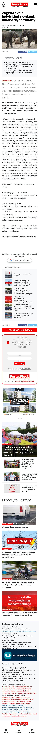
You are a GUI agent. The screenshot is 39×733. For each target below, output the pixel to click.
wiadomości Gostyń (9, 699)
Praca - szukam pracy (10, 633)
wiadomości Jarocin (23, 697)
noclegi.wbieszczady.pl (22, 712)
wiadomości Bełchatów (24, 687)
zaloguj (19, 363)
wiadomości (16, 703)
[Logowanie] (32, 730)
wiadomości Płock (8, 697)
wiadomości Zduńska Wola (27, 693)
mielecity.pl (28, 708)
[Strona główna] (6, 730)
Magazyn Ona (7, 703)
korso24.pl (18, 708)
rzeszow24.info (7, 710)
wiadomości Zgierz (8, 691)
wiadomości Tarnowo (19, 716)
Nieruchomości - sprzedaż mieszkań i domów (19, 631)
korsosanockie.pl (8, 708)
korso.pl (5, 705)
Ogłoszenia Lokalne (9, 626)
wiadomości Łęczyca (9, 693)
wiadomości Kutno (8, 689)
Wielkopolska (25, 703)
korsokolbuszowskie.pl (17, 705)
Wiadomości (6, 80)
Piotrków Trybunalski (9, 714)
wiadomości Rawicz (9, 701)
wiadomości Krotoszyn (25, 699)
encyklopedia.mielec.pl (22, 710)
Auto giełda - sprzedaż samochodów (15, 629)
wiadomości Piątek (25, 714)
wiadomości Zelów (23, 691)
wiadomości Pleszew (24, 701)
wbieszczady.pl (7, 712)
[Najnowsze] (19, 730)
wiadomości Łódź (8, 687)
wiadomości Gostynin (24, 689)
